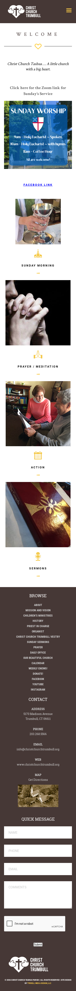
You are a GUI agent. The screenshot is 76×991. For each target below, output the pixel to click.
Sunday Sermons (38, 642)
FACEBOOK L (35, 184)
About (38, 605)
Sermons (38, 568)
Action (38, 467)
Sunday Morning (38, 265)
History (38, 620)
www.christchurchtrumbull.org (38, 764)
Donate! (38, 673)
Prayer (38, 647)
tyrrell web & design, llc (39, 983)
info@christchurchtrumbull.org (38, 749)
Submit (38, 944)
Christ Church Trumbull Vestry (38, 636)
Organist (38, 631)
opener (69, 10)
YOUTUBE (38, 684)
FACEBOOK (38, 679)
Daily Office (38, 652)
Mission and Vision (38, 610)
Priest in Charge (38, 626)
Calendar (38, 663)
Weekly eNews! (38, 668)
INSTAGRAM (38, 689)
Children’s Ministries (38, 615)
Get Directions (38, 780)
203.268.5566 (38, 734)
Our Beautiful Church (38, 657)
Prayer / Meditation (38, 366)
